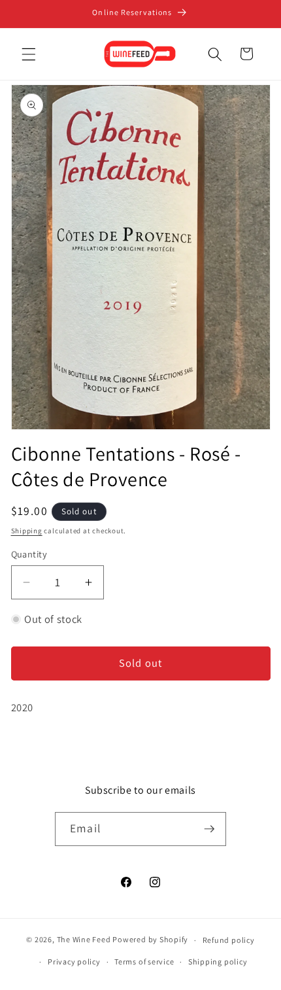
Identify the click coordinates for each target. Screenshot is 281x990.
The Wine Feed (84, 940)
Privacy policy (74, 961)
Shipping (26, 530)
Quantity (29, 554)
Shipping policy (218, 961)
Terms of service (144, 961)
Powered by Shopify (150, 940)
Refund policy (229, 940)
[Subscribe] (209, 829)
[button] (28, 53)
